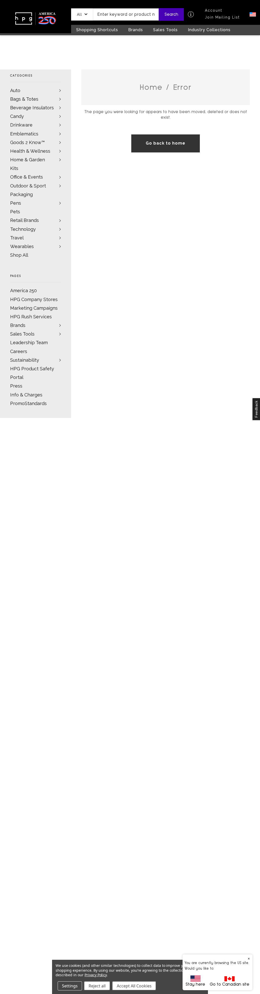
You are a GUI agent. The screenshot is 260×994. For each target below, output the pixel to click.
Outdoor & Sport (28, 185)
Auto (15, 90)
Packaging (21, 194)
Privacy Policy (96, 974)
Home (151, 87)
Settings (70, 986)
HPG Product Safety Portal (32, 373)
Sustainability (24, 360)
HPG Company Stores (34, 299)
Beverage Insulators (32, 107)
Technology (23, 229)
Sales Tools (22, 334)
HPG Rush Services (31, 316)
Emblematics (24, 133)
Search (171, 14)
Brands (17, 325)
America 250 (23, 290)
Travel (17, 237)
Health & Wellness (30, 151)
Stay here (195, 984)
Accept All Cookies (134, 986)
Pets (15, 211)
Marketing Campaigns (34, 308)
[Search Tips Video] (191, 14)
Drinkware (21, 125)
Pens (15, 203)
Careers (18, 351)
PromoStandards (28, 403)
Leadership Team (29, 342)
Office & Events (26, 177)
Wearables (22, 246)
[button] (82, 14)
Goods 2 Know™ (27, 142)
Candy (17, 116)
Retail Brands (24, 220)
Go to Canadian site (229, 984)
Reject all (97, 986)
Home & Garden (27, 159)
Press (16, 386)
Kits (14, 168)
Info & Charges (26, 394)
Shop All (19, 255)
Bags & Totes (24, 99)
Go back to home (165, 143)
